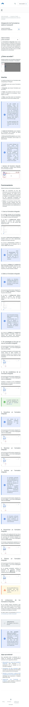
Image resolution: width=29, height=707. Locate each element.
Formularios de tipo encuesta (10, 668)
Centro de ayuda (4, 16)
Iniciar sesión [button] (22, 3)
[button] (15, 3)
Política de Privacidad (16, 702)
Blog (3, 701)
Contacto (9, 701)
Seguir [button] (18, 29)
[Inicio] (4, 3)
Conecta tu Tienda (14, 16)
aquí (8, 125)
